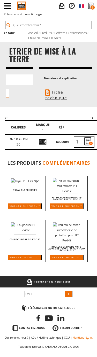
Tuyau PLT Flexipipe (25, 189)
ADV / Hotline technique (46, 337)
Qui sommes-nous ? (16, 337)
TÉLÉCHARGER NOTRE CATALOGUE (51, 308)
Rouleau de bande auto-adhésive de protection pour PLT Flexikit (66, 248)
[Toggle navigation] (7, 5)
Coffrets (59, 33)
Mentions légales (83, 337)
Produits (46, 33)
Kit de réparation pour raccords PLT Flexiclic (67, 198)
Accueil (33, 33)
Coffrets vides (77, 33)
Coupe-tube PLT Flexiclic (25, 239)
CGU (67, 337)
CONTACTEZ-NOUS (32, 328)
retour (9, 33)
